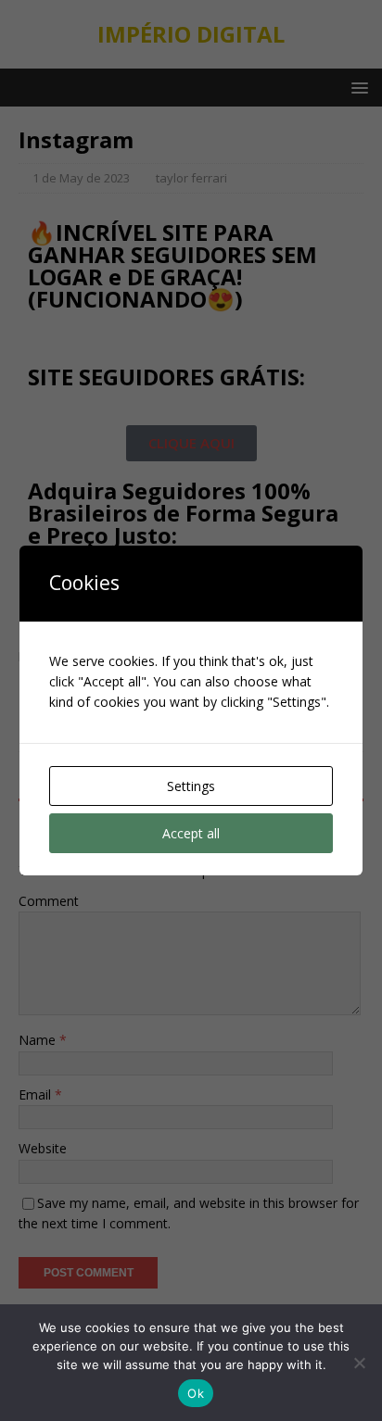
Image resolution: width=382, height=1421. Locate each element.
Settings (191, 786)
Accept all (191, 833)
